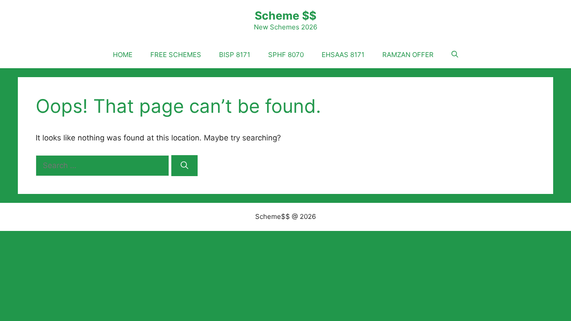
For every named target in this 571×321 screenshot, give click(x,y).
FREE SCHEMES (175, 54)
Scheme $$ (285, 15)
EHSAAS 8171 (343, 54)
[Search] (184, 166)
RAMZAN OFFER (408, 54)
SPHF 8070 (286, 54)
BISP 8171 (234, 54)
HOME (122, 54)
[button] (455, 54)
